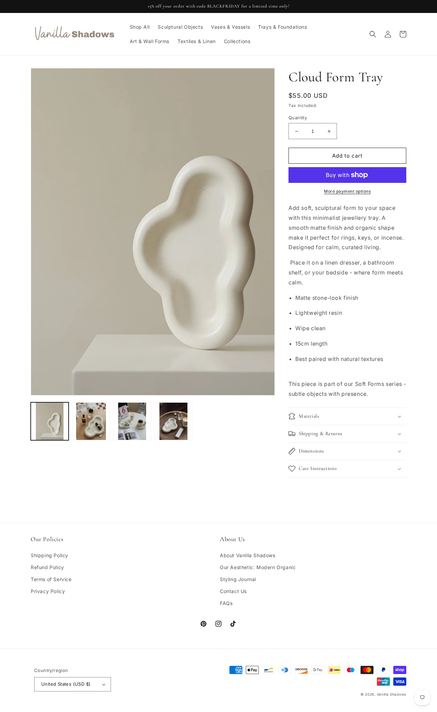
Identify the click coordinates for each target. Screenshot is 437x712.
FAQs (226, 603)
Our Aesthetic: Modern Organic (258, 567)
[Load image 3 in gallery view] (132, 421)
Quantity (297, 117)
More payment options (347, 191)
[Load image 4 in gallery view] (174, 421)
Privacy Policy (48, 591)
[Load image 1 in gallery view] (50, 421)
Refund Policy (47, 567)
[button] (372, 34)
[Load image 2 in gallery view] (91, 421)
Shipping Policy (49, 555)
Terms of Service (51, 579)
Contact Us (233, 591)
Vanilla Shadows (392, 694)
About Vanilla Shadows (248, 555)
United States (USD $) (65, 684)
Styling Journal (238, 579)
